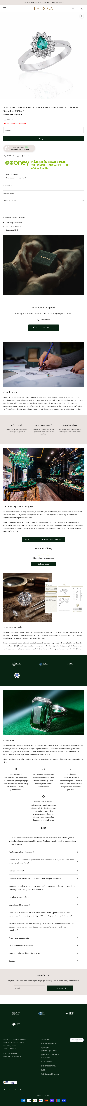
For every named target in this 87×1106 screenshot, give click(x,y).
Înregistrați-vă (60, 988)
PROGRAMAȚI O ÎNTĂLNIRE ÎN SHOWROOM (43, 540)
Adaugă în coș (43, 139)
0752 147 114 (11, 156)
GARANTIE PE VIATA (48, 1066)
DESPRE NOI (45, 1040)
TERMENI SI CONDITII (49, 1044)
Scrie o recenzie (43, 564)
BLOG (43, 1070)
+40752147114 (45, 320)
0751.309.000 (12, 1053)
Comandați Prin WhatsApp (45, 328)
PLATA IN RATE (46, 1062)
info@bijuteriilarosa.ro (27, 156)
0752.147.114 (11, 1049)
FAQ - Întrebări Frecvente (50, 1074)
